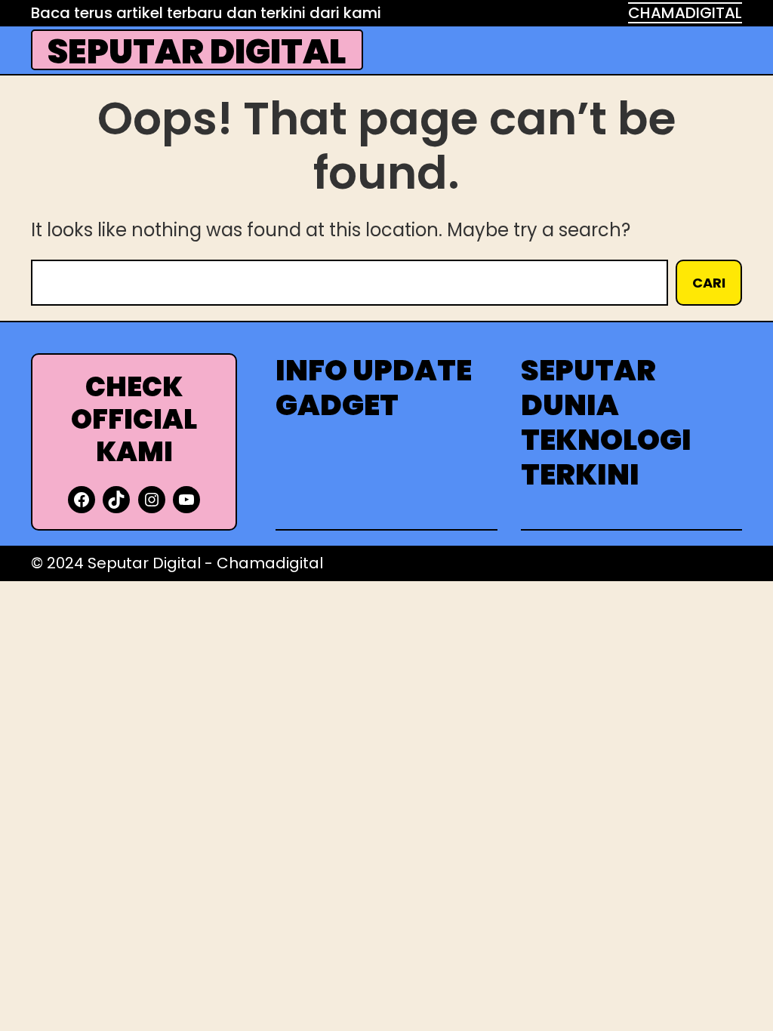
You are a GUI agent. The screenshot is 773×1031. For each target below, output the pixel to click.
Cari (708, 282)
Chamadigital (270, 563)
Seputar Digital (197, 51)
